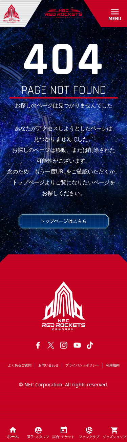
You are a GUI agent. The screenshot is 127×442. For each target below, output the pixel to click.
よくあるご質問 (19, 365)
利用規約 (113, 365)
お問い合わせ (48, 365)
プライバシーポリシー (82, 365)
